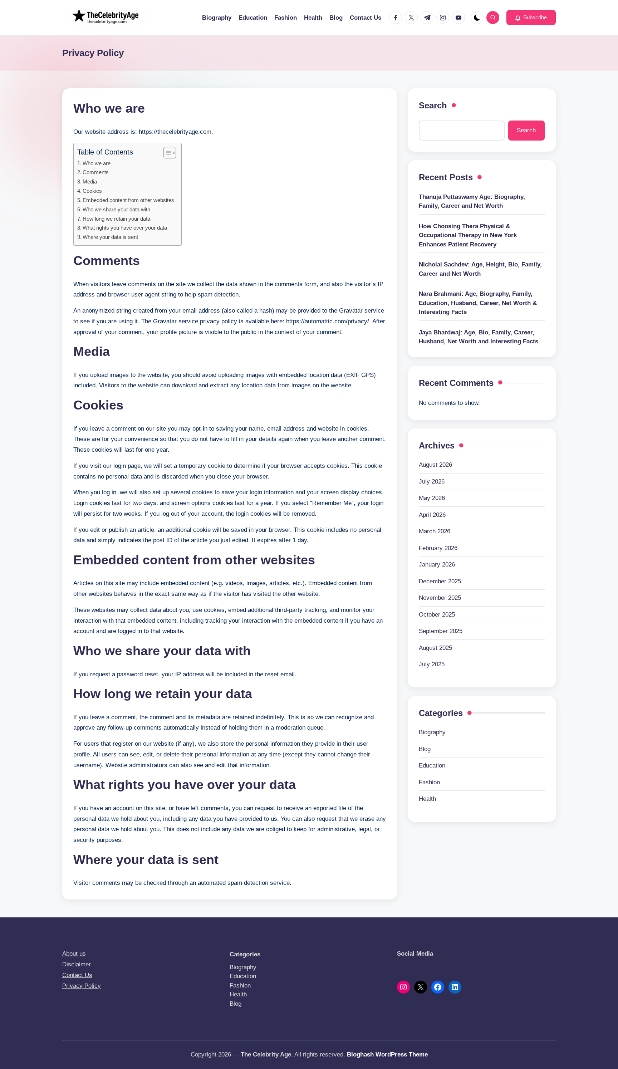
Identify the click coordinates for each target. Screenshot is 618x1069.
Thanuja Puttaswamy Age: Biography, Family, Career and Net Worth (472, 201)
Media (90, 181)
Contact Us (77, 975)
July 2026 (432, 481)
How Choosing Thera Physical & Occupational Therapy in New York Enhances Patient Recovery (468, 235)
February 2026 (438, 548)
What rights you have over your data (125, 228)
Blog (425, 749)
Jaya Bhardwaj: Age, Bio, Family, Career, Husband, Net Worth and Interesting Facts (478, 337)
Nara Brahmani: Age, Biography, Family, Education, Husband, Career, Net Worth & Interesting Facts (478, 302)
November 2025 (440, 598)
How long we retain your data (116, 219)
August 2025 (435, 647)
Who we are (97, 163)
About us (74, 953)
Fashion (429, 782)
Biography (432, 732)
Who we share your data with (116, 209)
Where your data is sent (110, 237)
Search (433, 105)
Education (432, 765)
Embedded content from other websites (128, 200)
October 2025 (437, 614)
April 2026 (432, 514)
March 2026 (434, 531)
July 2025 (432, 664)
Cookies (92, 191)
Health (427, 799)
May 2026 (432, 498)
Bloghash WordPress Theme (387, 1054)
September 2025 (440, 631)
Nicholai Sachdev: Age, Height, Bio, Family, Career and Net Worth (480, 269)
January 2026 (437, 565)
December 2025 (440, 581)
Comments (96, 172)
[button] (531, 17)
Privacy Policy (81, 985)
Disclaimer (76, 964)
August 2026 (435, 465)
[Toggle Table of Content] (166, 153)
